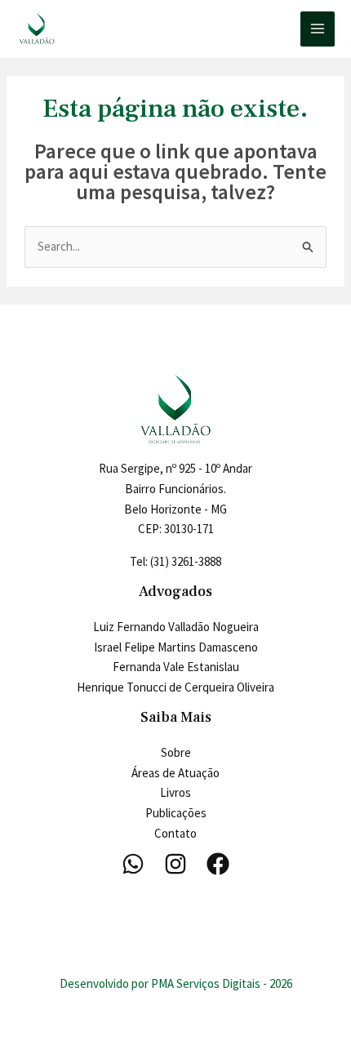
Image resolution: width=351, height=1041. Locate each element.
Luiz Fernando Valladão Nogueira (176, 626)
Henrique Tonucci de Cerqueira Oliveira (175, 687)
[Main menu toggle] (317, 29)
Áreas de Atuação (175, 773)
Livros (175, 792)
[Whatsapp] (133, 863)
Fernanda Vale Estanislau (176, 666)
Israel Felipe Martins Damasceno (176, 647)
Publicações (176, 813)
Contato (175, 833)
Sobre (176, 752)
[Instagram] (175, 863)
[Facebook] (218, 863)
